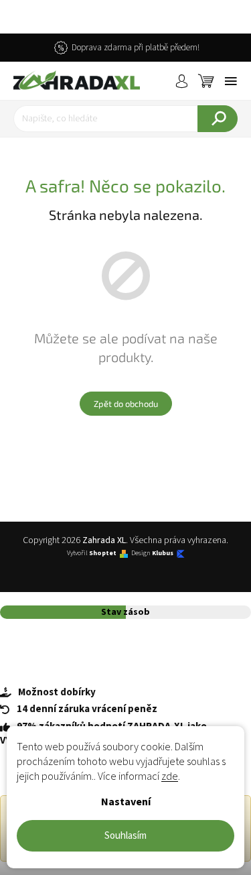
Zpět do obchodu (126, 403)
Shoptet (102, 553)
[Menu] (231, 81)
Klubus (162, 553)
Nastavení (126, 802)
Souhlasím (125, 836)
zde (169, 776)
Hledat (217, 118)
